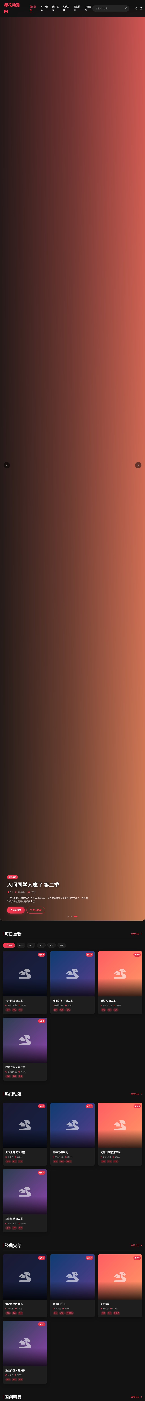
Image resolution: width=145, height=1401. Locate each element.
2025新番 (44, 8)
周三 (41, 945)
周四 (51, 945)
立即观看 (16, 909)
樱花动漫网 (12, 8)
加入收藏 (36, 910)
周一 (21, 945)
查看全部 (135, 933)
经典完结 (66, 8)
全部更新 (9, 945)
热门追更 (55, 8)
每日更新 (88, 8)
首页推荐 (33, 8)
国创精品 (77, 8)
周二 (31, 945)
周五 (62, 945)
